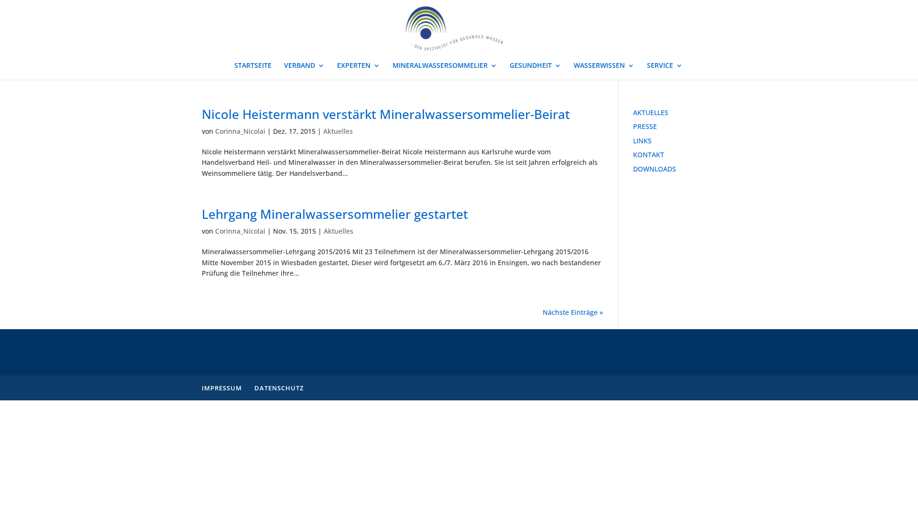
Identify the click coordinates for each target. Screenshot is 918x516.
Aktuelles (338, 131)
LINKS (642, 140)
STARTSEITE (253, 66)
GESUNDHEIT (531, 66)
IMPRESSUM (222, 388)
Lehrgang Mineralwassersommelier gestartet (335, 214)
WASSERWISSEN (599, 66)
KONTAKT (648, 154)
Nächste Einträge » (573, 312)
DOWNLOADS (654, 168)
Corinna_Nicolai (240, 131)
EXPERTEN (354, 66)
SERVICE (660, 66)
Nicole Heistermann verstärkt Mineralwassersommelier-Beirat (386, 114)
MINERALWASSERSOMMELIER (440, 66)
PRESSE (645, 126)
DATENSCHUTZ (279, 388)
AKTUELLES (650, 112)
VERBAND (299, 66)
